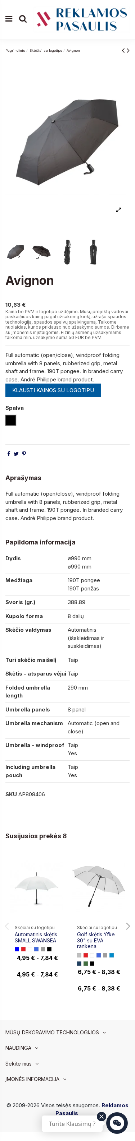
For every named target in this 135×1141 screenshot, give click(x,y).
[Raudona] (23, 949)
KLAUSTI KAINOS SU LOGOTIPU (53, 390)
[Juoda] (49, 949)
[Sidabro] (79, 955)
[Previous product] (124, 50)
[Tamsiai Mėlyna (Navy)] (79, 963)
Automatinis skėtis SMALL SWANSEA (36, 937)
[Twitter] (16, 453)
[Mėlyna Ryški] (111, 955)
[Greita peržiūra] (57, 876)
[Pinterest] (24, 453)
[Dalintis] (8, 453)
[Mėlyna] (17, 949)
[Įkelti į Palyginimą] (57, 863)
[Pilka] (43, 949)
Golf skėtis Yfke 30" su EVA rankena (96, 940)
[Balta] (30, 949)
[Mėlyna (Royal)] (36, 949)
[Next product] (128, 50)
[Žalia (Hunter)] (86, 963)
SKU (11, 794)
